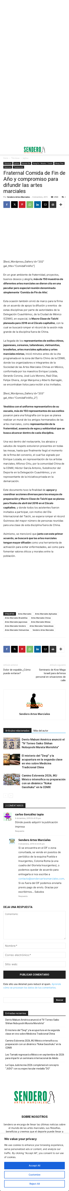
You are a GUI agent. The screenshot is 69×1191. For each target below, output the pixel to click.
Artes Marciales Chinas (41, 618)
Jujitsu (25, 158)
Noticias (7, 167)
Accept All (34, 1165)
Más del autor (40, 730)
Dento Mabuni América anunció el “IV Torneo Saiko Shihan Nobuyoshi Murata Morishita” (43, 743)
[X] (14, 204)
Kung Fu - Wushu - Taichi (42, 163)
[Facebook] (6, 204)
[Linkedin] (37, 204)
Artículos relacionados (17, 730)
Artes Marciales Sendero (15, 626)
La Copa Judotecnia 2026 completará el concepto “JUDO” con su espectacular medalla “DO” (32, 1067)
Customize (34, 1174)
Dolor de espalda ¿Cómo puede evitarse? (17, 671)
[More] (60, 204)
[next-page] (11, 795)
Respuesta (19, 831)
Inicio (5, 158)
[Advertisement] (34, 36)
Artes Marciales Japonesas (16, 622)
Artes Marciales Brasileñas (16, 618)
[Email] (45, 204)
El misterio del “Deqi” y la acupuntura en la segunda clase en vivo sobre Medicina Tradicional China (32, 1032)
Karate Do (26, 163)
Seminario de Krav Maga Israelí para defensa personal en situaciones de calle (51, 675)
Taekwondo (18, 167)
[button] (5, 150)
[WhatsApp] (29, 204)
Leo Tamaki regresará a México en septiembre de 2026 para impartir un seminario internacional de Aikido (34, 1056)
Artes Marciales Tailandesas (41, 626)
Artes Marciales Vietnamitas (17, 630)
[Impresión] (53, 204)
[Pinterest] (22, 204)
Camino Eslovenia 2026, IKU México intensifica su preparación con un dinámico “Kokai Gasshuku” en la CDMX (33, 1044)
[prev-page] (5, 795)
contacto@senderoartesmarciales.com (41, 878)
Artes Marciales (24, 614)
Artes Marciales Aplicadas (46, 614)
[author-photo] (34, 709)
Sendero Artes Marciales (18, 197)
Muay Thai (59, 163)
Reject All (34, 1183)
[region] (34, 1162)
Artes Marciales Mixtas (40, 622)
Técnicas (15, 158)
